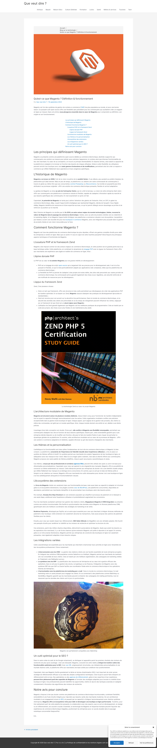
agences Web (79, 464)
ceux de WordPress (80, 488)
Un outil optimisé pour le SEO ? (77, 144)
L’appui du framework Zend (78, 132)
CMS (82, 107)
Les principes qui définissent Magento (77, 120)
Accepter (117, 743)
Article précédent (31, 729)
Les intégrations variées (75, 142)
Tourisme (122, 10)
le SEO (61, 699)
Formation (83, 10)
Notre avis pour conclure (73, 146)
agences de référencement (79, 677)
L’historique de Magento (73, 122)
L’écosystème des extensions (76, 139)
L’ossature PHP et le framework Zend (79, 127)
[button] (153, 727)
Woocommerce (91, 184)
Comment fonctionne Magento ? (75, 125)
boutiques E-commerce (73, 220)
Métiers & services (110, 10)
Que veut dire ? (35, 3)
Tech (130, 10)
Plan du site (60, 743)
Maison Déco (57, 10)
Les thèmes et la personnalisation (78, 137)
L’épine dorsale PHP (76, 130)
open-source (63, 265)
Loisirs (91, 10)
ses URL (69, 665)
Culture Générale (71, 10)
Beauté (48, 10)
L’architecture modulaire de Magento (79, 134)
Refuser (131, 743)
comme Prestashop (76, 184)
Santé (99, 10)
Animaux (40, 10)
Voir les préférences (146, 743)
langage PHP (88, 249)
